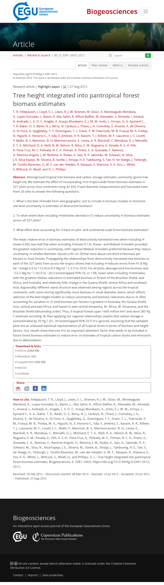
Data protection (52, 575)
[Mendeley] (18, 388)
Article (82, 65)
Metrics (118, 65)
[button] (110, 55)
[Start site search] (148, 55)
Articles (18, 55)
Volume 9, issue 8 (38, 55)
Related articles (138, 65)
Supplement (25, 362)
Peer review (99, 65)
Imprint (33, 575)
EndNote (23, 373)
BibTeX (22, 368)
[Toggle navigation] (145, 11)
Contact (18, 575)
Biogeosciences (112, 11)
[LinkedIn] (44, 388)
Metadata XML (27, 356)
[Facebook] (35, 388)
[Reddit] (26, 388)
